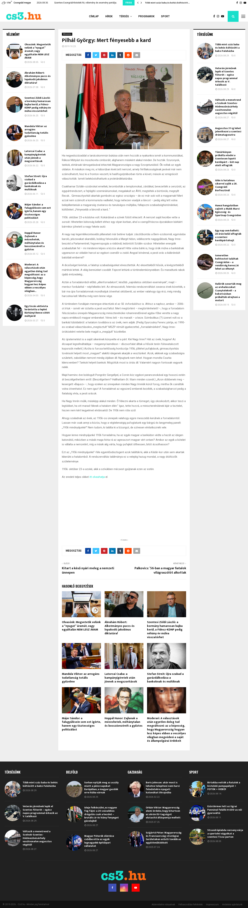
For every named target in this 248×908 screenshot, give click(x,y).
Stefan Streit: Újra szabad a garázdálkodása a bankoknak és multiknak (165, 678)
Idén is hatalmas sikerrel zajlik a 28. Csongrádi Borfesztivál (226, 185)
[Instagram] (219, 16)
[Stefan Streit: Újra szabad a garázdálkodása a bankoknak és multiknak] (14, 183)
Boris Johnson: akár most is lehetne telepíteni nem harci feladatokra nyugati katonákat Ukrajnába (163, 787)
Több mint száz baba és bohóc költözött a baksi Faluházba (227, 47)
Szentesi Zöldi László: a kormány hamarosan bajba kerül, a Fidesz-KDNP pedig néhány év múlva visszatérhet (165, 630)
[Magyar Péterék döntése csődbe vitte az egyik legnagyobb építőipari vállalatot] (74, 842)
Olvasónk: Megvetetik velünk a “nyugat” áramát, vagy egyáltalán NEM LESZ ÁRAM (81, 626)
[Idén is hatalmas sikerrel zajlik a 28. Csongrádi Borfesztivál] (205, 187)
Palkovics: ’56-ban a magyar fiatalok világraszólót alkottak (160, 570)
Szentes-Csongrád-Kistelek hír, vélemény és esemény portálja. (85, 2)
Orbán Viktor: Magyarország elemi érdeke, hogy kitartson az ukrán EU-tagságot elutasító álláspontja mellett (163, 812)
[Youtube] (223, 16)
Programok (146, 16)
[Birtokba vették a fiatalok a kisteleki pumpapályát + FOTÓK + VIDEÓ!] (197, 789)
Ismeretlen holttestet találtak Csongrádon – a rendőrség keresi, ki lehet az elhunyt (227, 262)
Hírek (109, 16)
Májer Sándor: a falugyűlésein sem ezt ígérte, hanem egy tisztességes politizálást (81, 724)
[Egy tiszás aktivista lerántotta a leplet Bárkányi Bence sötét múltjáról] (14, 313)
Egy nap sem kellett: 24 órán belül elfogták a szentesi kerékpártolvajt (228, 235)
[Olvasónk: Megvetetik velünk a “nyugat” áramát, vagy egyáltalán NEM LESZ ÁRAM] (14, 51)
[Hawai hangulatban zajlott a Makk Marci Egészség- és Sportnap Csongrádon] (205, 212)
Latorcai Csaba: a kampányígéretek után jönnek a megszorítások (121, 678)
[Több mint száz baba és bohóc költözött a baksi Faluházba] (205, 51)
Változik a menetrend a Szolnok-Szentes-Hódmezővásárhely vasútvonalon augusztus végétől (228, 106)
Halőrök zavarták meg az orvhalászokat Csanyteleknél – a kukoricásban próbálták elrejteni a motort (228, 292)
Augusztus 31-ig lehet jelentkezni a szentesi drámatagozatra (228, 131)
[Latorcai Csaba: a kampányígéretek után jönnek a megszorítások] (14, 158)
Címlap (94, 16)
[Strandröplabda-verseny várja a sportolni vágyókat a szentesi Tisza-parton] (197, 837)
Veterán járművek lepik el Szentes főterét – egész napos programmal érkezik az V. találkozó (226, 76)
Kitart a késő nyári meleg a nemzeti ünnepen (88, 570)
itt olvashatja (97, 477)
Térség (124, 16)
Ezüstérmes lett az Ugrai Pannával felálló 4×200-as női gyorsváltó (224, 809)
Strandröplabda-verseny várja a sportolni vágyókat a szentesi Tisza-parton (225, 833)
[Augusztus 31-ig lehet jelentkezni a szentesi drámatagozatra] (205, 135)
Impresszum (212, 904)
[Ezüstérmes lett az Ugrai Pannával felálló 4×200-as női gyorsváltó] (197, 813)
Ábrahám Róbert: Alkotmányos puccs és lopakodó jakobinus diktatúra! (120, 628)
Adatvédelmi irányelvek (163, 904)
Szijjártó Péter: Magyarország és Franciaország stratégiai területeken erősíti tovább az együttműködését (164, 838)
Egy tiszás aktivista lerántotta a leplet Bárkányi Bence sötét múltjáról (37, 311)
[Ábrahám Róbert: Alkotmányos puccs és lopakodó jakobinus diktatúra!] (14, 79)
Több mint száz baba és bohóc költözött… (167, 3)
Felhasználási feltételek (190, 904)
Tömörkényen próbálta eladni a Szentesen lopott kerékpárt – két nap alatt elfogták (227, 158)
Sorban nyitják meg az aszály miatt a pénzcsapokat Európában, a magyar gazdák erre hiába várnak (101, 787)
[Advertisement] (124, 514)
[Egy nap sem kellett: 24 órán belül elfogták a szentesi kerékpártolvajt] (205, 237)
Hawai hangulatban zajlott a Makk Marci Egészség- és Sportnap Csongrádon (228, 210)
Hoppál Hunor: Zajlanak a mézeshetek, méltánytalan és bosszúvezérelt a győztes (124, 722)
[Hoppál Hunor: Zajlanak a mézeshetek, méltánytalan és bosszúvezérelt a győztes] (14, 239)
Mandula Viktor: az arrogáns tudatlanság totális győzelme (80, 678)
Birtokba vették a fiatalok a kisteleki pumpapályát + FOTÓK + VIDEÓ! (223, 785)
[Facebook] (215, 16)
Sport (165, 16)
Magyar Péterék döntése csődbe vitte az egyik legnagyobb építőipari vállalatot (99, 841)
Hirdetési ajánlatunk (232, 904)
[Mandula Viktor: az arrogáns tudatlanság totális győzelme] (14, 133)
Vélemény (67, 34)
